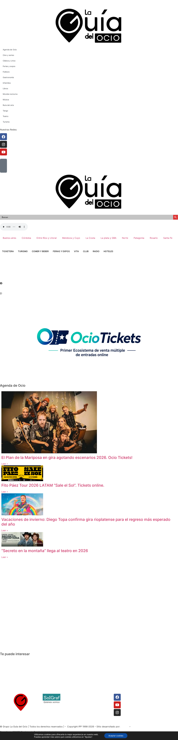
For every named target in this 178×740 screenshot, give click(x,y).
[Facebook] (117, 697)
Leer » (4, 463)
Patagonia (139, 238)
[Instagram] (117, 712)
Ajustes (136, 735)
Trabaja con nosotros (74, 702)
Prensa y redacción (101, 695)
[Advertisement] (50, 271)
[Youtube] (117, 704)
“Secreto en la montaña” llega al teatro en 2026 (44, 550)
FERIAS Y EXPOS (61, 251)
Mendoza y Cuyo (71, 238)
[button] (89, 283)
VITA (76, 251)
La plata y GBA (108, 238)
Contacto (68, 695)
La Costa (90, 238)
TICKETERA (8, 251)
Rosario (154, 238)
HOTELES (108, 251)
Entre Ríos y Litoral (47, 238)
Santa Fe (167, 238)
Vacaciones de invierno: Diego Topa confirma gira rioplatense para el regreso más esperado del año (85, 522)
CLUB (86, 251)
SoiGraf (125, 726)
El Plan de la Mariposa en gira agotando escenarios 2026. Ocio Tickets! (66, 457)
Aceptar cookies (115, 735)
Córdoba (26, 238)
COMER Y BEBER (40, 251)
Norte (125, 238)
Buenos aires (9, 238)
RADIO (96, 251)
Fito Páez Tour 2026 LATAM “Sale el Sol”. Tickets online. (52, 485)
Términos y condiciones (75, 698)
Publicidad (96, 702)
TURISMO (23, 251)
